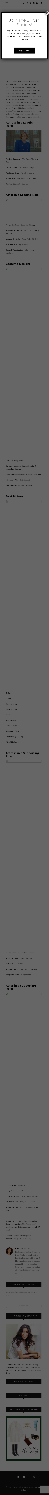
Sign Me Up (24, 50)
